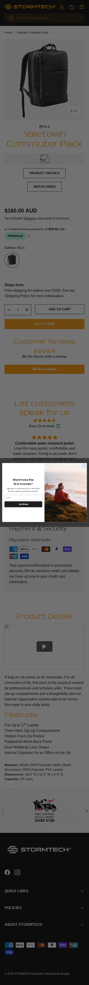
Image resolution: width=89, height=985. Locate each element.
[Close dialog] (84, 466)
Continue (23, 504)
